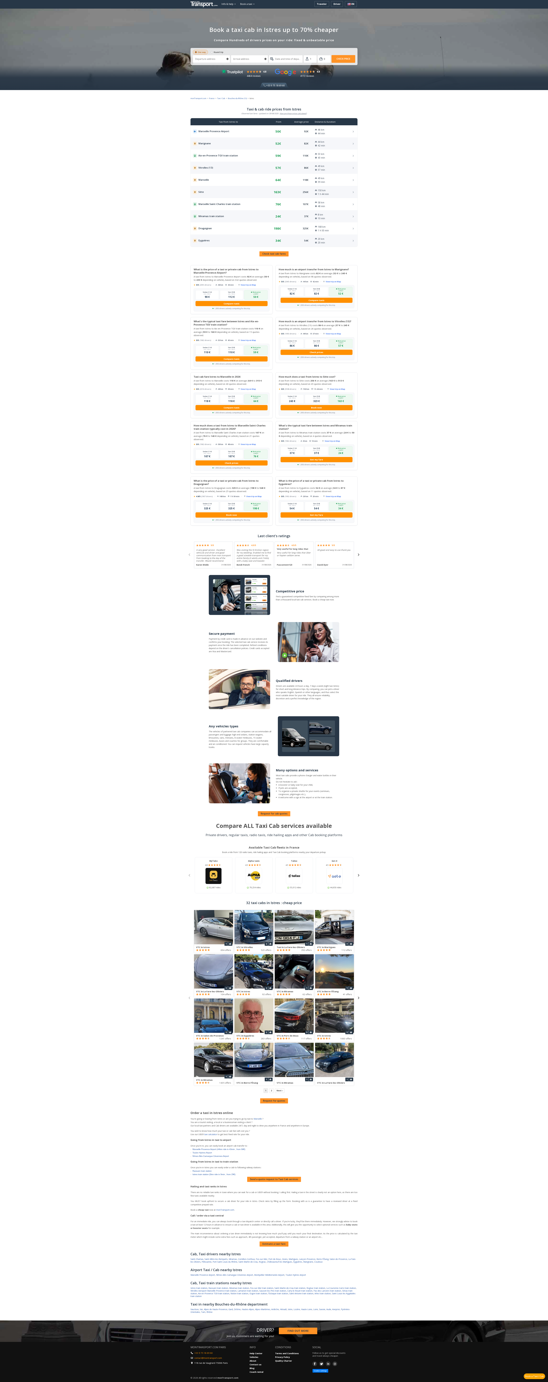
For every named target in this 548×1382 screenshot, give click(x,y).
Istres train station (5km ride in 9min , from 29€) (214, 1174)
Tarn (203, 1312)
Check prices (316, 352)
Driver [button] (337, 4)
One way (202, 52)
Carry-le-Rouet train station (299, 1290)
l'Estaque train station (278, 1293)
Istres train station (199, 1288)
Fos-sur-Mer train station (261, 1288)
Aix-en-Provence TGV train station (213, 1293)
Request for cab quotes (274, 813)
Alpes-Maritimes (262, 1309)
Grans (285, 1259)
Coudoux (318, 1261)
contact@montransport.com (208, 1357)
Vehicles (254, 1357)
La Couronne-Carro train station (341, 1288)
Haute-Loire (306, 1309)
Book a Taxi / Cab (534, 1376)
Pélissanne (206, 1261)
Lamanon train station (248, 1290)
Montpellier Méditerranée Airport (269, 1275)
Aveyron (336, 1309)
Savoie (322, 1309)
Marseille (258, 1118)
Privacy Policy (282, 1357)
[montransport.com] (205, 3)
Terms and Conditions (287, 1353)
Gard (230, 1309)
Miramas (233, 1259)
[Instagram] (335, 1363)
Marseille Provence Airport (203, 1275)
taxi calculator (210, 1134)
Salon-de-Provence (338, 1259)
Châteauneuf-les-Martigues (279, 1261)
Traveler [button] (322, 4)
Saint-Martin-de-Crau (248, 1261)
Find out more (298, 1330)
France (211, 98)
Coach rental (256, 1371)
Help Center (256, 1353)
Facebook (314, 1363)
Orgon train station (258, 1293)
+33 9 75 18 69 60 (275, 85)
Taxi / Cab (221, 98)
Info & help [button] (227, 4)
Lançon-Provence (307, 1259)
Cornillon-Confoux (246, 1259)
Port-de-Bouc (274, 1259)
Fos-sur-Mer (261, 1259)
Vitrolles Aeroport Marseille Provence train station (213, 1290)
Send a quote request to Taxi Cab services (274, 1179)
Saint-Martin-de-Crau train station (289, 1288)
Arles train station (323, 1293)
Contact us (255, 1364)
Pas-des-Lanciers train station (327, 1290)
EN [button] (352, 4)
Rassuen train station (202, 1171)
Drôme (237, 1309)
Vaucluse (195, 1309)
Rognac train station (316, 1288)
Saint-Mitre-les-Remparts (216, 1259)
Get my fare (316, 459)
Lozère (297, 1309)
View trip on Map (248, 285)
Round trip (218, 52)
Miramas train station (239, 1288)
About (253, 1360)
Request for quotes (274, 1100)
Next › (280, 1090)
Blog (252, 1368)
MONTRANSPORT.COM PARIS (208, 1347)
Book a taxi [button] (246, 4)
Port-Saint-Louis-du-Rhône (225, 1261)
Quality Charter (283, 1360)
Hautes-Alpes (248, 1309)
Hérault (283, 1309)
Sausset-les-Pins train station (272, 1290)
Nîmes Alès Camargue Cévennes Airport (211, 1156)
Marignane (308, 1261)
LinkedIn (328, 1363)
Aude (328, 1309)
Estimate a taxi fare (274, 1243)
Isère (290, 1309)
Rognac (262, 1261)
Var (201, 1309)
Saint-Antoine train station (301, 1293)
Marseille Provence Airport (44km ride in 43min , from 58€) (219, 1149)
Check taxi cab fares (274, 253)
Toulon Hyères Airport (202, 1153)
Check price (343, 58)
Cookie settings (320, 1371)
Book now (316, 407)
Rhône (209, 1312)
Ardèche (275, 1309)
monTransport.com (198, 98)
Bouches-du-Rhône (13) (237, 98)
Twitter (321, 1363)
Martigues (293, 1259)
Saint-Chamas (197, 1259)
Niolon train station (239, 1293)
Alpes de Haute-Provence (215, 1309)
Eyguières (297, 1261)
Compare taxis (231, 303)
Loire (315, 1309)
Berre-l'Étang (323, 1259)
